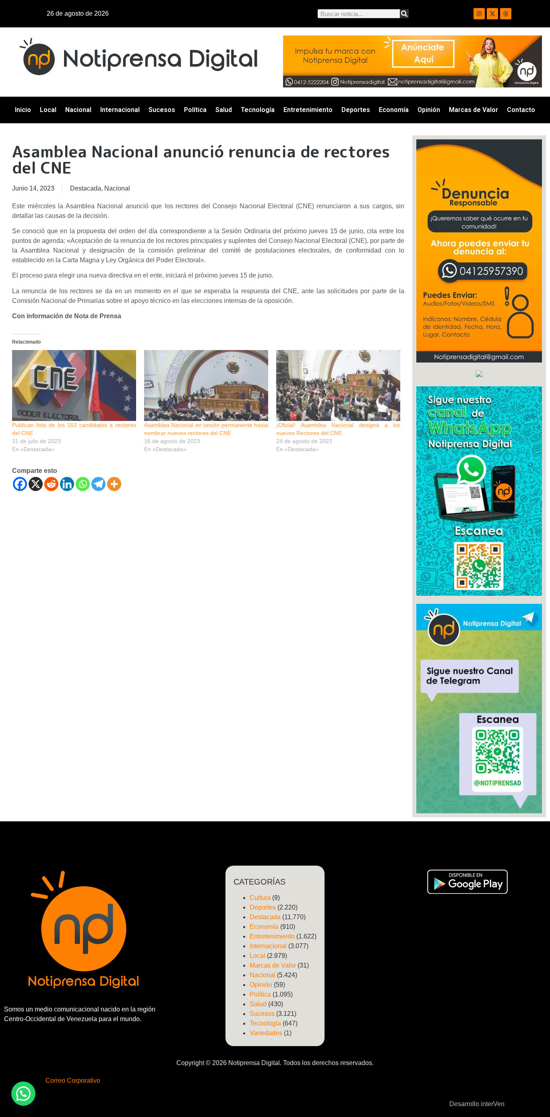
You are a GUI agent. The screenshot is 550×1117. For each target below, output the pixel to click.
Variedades (266, 1033)
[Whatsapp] (83, 484)
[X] (36, 484)
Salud (223, 110)
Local (48, 110)
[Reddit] (51, 484)
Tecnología (258, 110)
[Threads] (505, 13)
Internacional (120, 110)
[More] (114, 484)
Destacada (85, 188)
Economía (394, 110)
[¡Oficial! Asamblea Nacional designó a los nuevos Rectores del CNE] (338, 385)
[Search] (404, 13)
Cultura (260, 897)
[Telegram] (98, 484)
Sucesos (162, 110)
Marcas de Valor (473, 110)
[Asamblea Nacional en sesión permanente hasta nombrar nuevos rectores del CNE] (206, 385)
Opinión (429, 110)
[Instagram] (479, 13)
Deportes (355, 110)
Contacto (521, 110)
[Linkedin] (67, 484)
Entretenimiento (308, 110)
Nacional (78, 110)
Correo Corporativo (72, 1080)
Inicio (23, 110)
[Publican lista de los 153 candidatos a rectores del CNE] (74, 385)
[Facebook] (20, 484)
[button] (23, 1094)
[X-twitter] (492, 13)
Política (195, 110)
